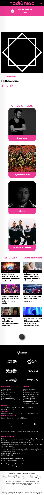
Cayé (22, 211)
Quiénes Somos (6, 389)
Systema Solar (22, 175)
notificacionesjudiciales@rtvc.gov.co (12, 460)
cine (5, 293)
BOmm (27, 316)
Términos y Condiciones (30, 403)
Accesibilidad (5, 435)
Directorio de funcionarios (31, 400)
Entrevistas (10, 77)
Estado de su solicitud (30, 401)
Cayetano (22, 138)
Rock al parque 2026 (9, 271)
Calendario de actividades (31, 393)
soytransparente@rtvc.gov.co (10, 466)
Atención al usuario (29, 389)
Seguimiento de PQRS (8, 451)
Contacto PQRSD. (7, 446)
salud (27, 271)
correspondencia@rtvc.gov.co (11, 444)
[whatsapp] (11, 86)
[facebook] (2, 86)
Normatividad (5, 394)
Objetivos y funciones (8, 393)
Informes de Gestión (7, 398)
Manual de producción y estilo (10, 400)
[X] (7, 86)
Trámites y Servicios (29, 398)
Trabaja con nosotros (30, 391)
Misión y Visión (5, 391)
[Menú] (3, 3)
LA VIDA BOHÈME (22, 248)
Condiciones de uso (7, 433)
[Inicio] (22, 3)
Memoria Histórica (31, 293)
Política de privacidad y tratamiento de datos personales (19, 431)
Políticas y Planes (6, 396)
